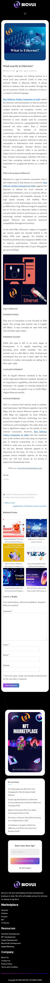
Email (6, 655)
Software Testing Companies (16, 494)
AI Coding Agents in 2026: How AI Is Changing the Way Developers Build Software (21, 792)
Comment (7, 611)
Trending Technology (10, 497)
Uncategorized (24, 497)
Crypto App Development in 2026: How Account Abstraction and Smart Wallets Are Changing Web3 (24, 803)
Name (6, 645)
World (32, 497)
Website (6, 665)
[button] (25, 13)
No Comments (32, 71)
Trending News (31, 494)
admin (21, 71)
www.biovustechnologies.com (29, 468)
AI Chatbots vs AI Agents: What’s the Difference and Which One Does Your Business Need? (22, 828)
